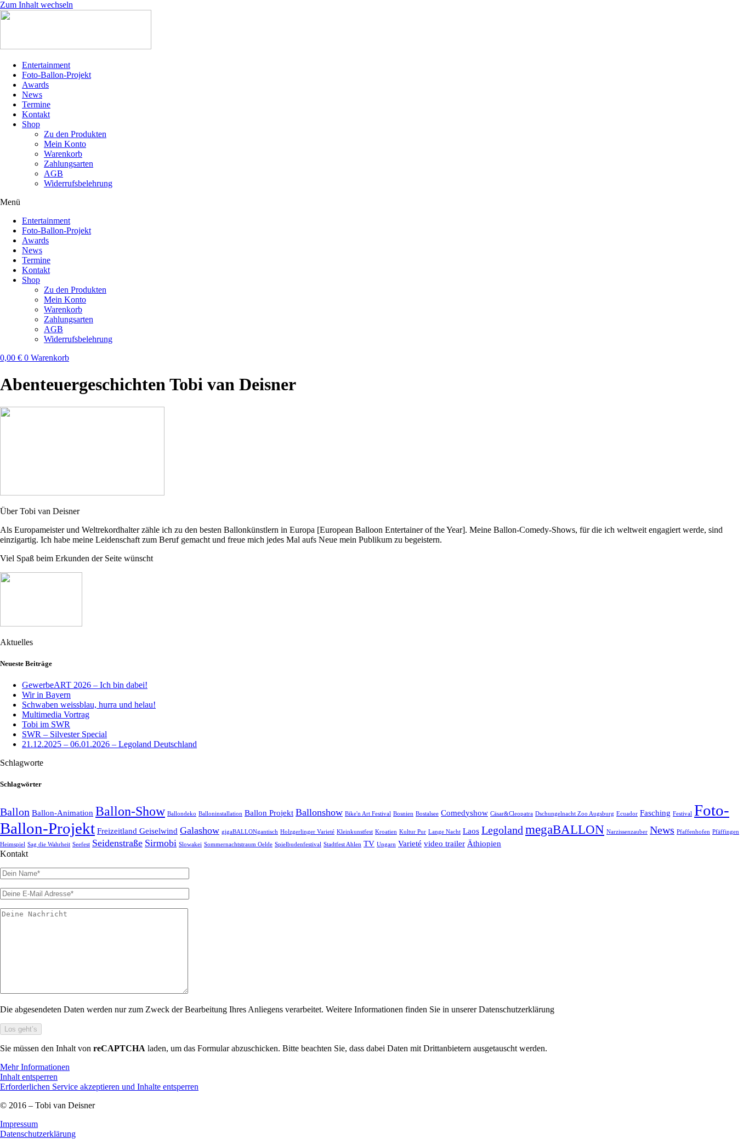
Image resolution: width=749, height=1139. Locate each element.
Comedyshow (464, 812)
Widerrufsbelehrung (78, 183)
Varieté (410, 843)
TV (369, 843)
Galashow (199, 830)
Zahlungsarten (68, 163)
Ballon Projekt (269, 812)
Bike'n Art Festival (368, 814)
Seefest (81, 844)
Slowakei (190, 844)
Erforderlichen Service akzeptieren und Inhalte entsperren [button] (99, 1086)
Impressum (19, 1124)
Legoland (502, 830)
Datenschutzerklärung (38, 1133)
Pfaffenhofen (693, 832)
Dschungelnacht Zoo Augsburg (574, 814)
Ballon (15, 812)
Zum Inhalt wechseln (36, 4)
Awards (35, 84)
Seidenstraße (117, 843)
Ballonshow (319, 812)
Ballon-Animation (62, 812)
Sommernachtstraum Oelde (238, 844)
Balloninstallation (220, 814)
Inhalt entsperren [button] (29, 1076)
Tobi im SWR (46, 724)
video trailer (444, 843)
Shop (31, 124)
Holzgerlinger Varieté (307, 832)
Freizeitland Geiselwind (137, 831)
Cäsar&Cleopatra (511, 814)
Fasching (655, 812)
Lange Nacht (444, 832)
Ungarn (386, 844)
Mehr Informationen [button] (35, 1067)
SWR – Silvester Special (64, 734)
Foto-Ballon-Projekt (56, 74)
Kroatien (386, 832)
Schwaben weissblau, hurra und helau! (89, 704)
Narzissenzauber (627, 832)
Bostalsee (427, 814)
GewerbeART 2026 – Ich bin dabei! (84, 685)
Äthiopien (484, 843)
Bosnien (403, 814)
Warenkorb (63, 153)
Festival (682, 814)
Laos (471, 831)
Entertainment (46, 65)
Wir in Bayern (46, 694)
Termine (36, 104)
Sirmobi (161, 843)
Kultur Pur (412, 832)
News (32, 94)
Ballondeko (181, 814)
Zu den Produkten (75, 134)
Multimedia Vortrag (55, 714)
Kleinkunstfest (355, 832)
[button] (374, 202)
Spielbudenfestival (298, 844)
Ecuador (627, 814)
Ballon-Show (130, 811)
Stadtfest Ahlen (342, 844)
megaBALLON (564, 829)
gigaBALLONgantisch (250, 832)
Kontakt (36, 114)
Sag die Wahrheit (48, 844)
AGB (53, 173)
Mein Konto (65, 144)
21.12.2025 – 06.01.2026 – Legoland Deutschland (109, 744)
